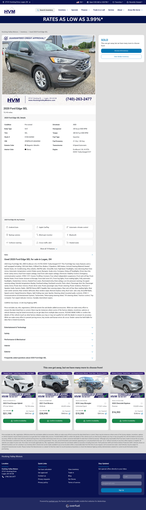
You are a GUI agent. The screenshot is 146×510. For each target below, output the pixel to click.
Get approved (42, 473)
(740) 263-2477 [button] (10, 477)
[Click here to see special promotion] (73, 19)
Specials (74, 10)
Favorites (118, 2)
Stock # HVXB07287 (45, 400)
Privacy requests (44, 479)
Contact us (42, 476)
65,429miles (65, 406)
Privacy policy (43, 482)
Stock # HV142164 (81, 400)
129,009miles (138, 406)
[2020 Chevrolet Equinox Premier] (127, 385)
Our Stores (72, 479)
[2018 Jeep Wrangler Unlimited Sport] (91, 385)
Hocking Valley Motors (10, 32)
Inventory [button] (62, 10)
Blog (69, 476)
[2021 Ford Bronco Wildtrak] (55, 385)
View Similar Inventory (121, 56)
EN (81, 2)
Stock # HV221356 (117, 400)
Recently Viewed (135, 2)
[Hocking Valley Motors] (9, 10)
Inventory (24, 32)
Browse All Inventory (121, 51)
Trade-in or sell (99, 10)
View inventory (73, 469)
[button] (17, 2)
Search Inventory (46, 10)
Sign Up (121, 490)
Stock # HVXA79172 (9, 400)
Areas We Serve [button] (134, 10)
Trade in (71, 473)
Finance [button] (84, 10)
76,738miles (29, 406)
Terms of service (74, 482)
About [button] (119, 10)
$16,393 (116, 412)
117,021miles (102, 406)
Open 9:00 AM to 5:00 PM (98, 2)
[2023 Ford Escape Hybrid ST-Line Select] (18, 385)
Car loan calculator (45, 469)
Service (111, 10)
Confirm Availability (19, 421)
